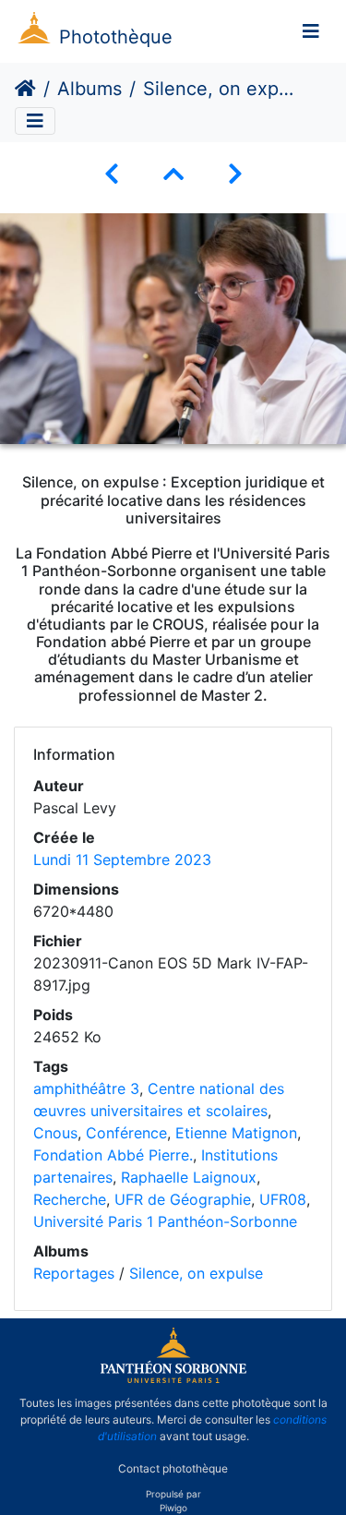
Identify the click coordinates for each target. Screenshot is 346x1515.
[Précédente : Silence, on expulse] (111, 174)
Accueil (25, 88)
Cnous (55, 1133)
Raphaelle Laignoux (189, 1177)
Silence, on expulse (196, 1273)
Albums (89, 89)
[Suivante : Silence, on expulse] (235, 174)
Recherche (69, 1199)
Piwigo (173, 1507)
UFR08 (282, 1199)
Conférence (126, 1133)
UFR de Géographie (182, 1199)
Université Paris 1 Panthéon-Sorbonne (165, 1221)
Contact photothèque (173, 1467)
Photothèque (116, 37)
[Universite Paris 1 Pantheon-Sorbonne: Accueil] (173, 1379)
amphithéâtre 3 (86, 1088)
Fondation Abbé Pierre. (113, 1155)
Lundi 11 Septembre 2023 (122, 859)
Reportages (73, 1273)
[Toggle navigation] (311, 31)
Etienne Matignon (236, 1133)
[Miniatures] (173, 174)
